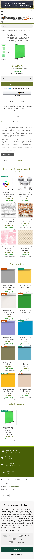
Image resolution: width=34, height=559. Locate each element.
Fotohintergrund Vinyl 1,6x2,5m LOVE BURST (9, 248)
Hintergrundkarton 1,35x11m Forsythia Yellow (9, 391)
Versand (19, 68)
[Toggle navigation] (2, 15)
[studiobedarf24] (17, 18)
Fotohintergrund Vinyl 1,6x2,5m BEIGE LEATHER (25, 248)
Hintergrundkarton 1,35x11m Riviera (25, 338)
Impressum (18, 530)
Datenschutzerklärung (7, 530)
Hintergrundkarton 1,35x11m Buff (25, 286)
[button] (16, 11)
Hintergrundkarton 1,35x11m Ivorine (25, 390)
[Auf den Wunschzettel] (16, 116)
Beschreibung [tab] (5, 122)
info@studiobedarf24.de (12, 486)
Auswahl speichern (17, 554)
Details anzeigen (17, 557)
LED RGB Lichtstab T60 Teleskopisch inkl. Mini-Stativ (9, 194)
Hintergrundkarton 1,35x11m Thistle (9, 338)
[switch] (5, 536)
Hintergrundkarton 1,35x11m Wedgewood (25, 364)
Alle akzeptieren (17, 549)
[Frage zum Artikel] (18, 116)
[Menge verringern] (3, 78)
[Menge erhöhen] (31, 78)
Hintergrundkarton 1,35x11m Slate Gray (9, 286)
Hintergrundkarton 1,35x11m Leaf (9, 363)
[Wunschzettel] (31, 11)
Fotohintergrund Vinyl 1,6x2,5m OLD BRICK (25, 220)
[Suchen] (31, 26)
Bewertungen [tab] (17, 122)
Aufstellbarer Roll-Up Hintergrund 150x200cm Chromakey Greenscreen (9, 430)
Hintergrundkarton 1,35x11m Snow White (9, 312)
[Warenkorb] (2, 22)
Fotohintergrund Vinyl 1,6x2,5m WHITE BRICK (9, 221)
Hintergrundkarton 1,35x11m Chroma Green (25, 312)
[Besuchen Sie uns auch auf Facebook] (3, 495)
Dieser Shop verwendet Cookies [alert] (17, 505)
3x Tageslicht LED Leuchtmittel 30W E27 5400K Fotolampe (25, 194)
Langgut (19, 160)
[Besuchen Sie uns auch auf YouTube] (7, 495)
